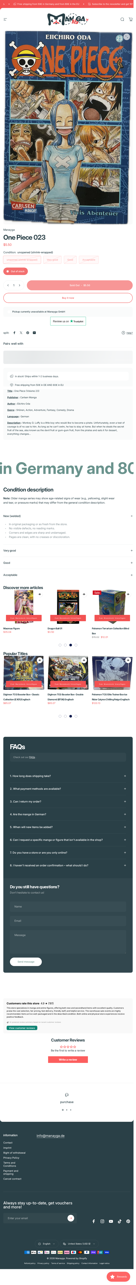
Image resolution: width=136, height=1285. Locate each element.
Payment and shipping (10, 1169)
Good (70, 259)
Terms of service (58, 1259)
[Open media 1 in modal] (126, 37)
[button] (59, 641)
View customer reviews (22, 1024)
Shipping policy (73, 1259)
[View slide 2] (67, 1106)
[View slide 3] (71, 1106)
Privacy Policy (11, 1154)
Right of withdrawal (14, 1148)
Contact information (89, 1259)
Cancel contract (12, 1175)
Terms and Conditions (9, 1161)
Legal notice (104, 1259)
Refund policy (29, 1259)
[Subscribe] (71, 1214)
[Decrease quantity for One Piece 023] (7, 285)
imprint (7, 1144)
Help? (130, 332)
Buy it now (68, 297)
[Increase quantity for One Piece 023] (20, 285)
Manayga (9, 229)
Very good (52, 259)
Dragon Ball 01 (14, 624)
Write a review (67, 1056)
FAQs (32, 753)
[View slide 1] (63, 1106)
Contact (7, 1139)
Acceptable (88, 259)
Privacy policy (43, 1259)
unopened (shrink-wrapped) (22, 259)
